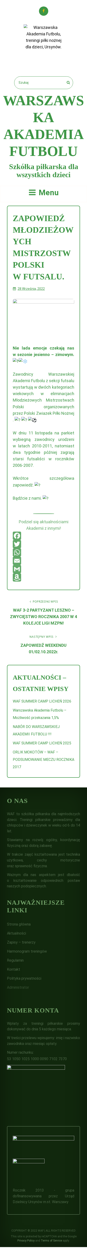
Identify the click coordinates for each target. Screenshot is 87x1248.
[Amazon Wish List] (43, 577)
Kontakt (13, 969)
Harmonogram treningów (27, 951)
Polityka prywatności (24, 978)
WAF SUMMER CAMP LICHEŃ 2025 (42, 743)
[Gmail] (43, 569)
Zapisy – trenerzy (21, 942)
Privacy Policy (26, 1240)
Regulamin (15, 960)
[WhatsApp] (43, 552)
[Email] (43, 561)
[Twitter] (43, 544)
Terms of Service (51, 1240)
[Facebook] (43, 536)
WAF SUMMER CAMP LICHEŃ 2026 (42, 701)
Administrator (18, 987)
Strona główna (19, 924)
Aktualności (16, 933)
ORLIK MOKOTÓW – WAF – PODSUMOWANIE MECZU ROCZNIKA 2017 (43, 759)
